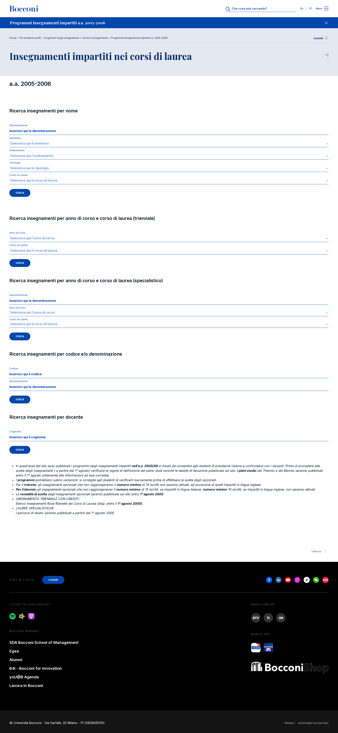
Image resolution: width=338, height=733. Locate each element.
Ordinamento (16, 150)
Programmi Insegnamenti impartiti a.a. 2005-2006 (139, 37)
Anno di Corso (17, 232)
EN (301, 8)
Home (12, 37)
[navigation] (169, 22)
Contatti (318, 38)
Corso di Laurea (18, 175)
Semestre (15, 137)
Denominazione (18, 125)
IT (310, 8)
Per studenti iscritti (30, 37)
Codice (13, 368)
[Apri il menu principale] (326, 9)
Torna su (316, 551)
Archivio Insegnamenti (95, 37)
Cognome (15, 431)
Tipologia (15, 162)
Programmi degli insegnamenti (61, 37)
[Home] (23, 9)
